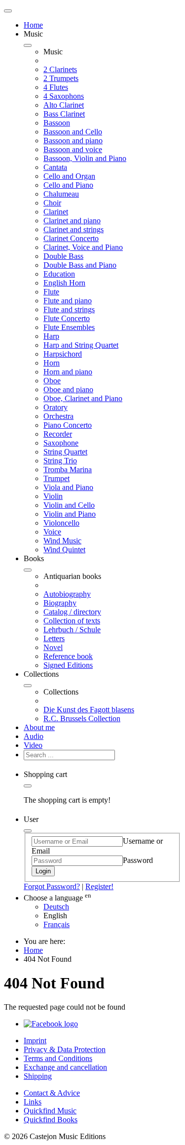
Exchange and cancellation (65, 1067)
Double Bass (63, 256)
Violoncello (61, 523)
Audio (33, 736)
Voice (52, 532)
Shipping (38, 1076)
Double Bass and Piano (79, 265)
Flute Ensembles (69, 327)
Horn (51, 363)
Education (59, 274)
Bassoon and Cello (72, 131)
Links (32, 1102)
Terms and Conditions (58, 1058)
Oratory (55, 407)
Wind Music (62, 540)
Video (33, 745)
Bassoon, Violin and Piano (84, 158)
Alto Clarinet (63, 105)
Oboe (52, 380)
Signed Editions (68, 665)
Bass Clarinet (64, 114)
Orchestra (58, 416)
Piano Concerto (67, 425)
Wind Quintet (64, 549)
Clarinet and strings (73, 229)
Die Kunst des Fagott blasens (88, 709)
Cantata (55, 167)
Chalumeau (61, 194)
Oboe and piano (68, 389)
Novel (53, 647)
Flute (51, 291)
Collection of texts (71, 620)
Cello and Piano (68, 185)
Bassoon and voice (72, 149)
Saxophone (60, 443)
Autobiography (67, 594)
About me (39, 727)
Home (33, 25)
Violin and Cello (69, 505)
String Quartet (65, 452)
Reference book (68, 656)
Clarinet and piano (72, 220)
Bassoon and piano (73, 140)
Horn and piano (67, 372)
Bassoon (56, 123)
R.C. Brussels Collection (81, 718)
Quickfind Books (50, 1119)
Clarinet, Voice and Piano (83, 247)
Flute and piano (67, 300)
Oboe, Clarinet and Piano (82, 398)
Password (138, 860)
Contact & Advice (52, 1093)
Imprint (35, 1040)
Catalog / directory (72, 612)
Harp (51, 336)
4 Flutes (55, 87)
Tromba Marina (67, 469)
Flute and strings (69, 309)
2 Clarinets (60, 69)
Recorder (57, 434)
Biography (59, 603)
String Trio (60, 460)
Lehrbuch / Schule (72, 629)
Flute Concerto (66, 318)
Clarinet (55, 211)
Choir (52, 203)
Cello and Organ (69, 176)
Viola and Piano (68, 487)
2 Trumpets (60, 78)
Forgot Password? (52, 886)
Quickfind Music (50, 1110)
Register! (99, 886)
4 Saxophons (63, 96)
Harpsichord (62, 354)
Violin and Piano (69, 514)
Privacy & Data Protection (65, 1049)
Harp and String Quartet (80, 345)
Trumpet (56, 478)
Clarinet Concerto (71, 238)
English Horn (64, 283)
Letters (54, 638)
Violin (53, 496)
